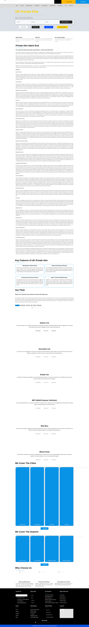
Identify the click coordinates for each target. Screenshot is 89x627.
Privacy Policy (48, 612)
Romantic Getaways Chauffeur (50, 599)
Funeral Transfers (48, 601)
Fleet (66, 5)
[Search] (28, 595)
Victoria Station (33, 612)
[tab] (17, 305)
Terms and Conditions (49, 617)
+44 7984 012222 (36, 65)
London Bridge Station (34, 617)
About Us (22, 5)
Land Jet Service (44, 5)
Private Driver (37, 5)
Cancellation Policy (49, 614)
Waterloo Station (33, 611)
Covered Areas (60, 5)
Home (17, 5)
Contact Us (71, 5)
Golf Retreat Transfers (49, 595)
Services (32, 602)
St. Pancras (32, 614)
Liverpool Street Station (34, 609)
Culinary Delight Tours (49, 596)
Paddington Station (33, 615)
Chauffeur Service (29, 5)
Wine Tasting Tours (48, 598)
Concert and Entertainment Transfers (52, 602)
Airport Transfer (52, 5)
